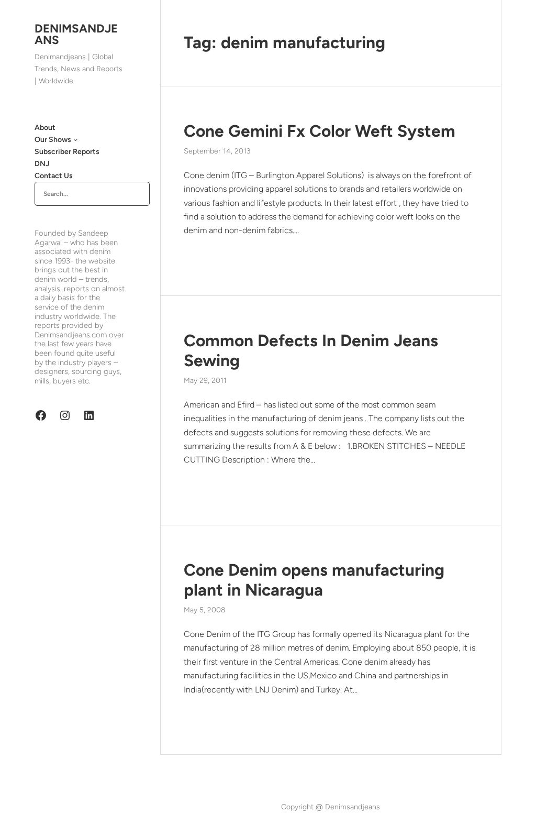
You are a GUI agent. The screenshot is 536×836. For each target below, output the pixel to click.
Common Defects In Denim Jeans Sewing (311, 350)
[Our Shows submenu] (75, 139)
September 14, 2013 (217, 151)
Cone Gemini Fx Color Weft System (319, 131)
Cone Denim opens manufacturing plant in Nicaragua (314, 580)
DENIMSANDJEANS (76, 34)
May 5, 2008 (205, 610)
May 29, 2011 (205, 380)
